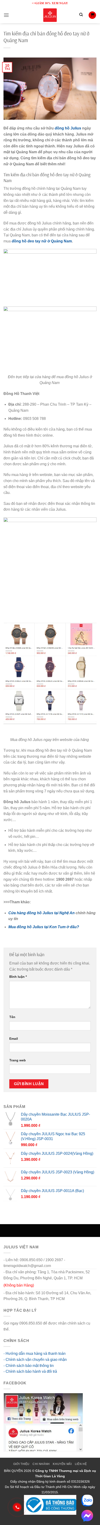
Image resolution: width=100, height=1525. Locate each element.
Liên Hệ (81, 1464)
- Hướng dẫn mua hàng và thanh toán (34, 1353)
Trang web (17, 1060)
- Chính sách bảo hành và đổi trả (30, 1371)
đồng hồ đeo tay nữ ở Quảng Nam (42, 241)
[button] (6, 15)
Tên (12, 1017)
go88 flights (20, 1329)
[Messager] (87, 1516)
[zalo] (87, 1500)
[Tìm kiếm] (81, 15)
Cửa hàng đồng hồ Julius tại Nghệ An (41, 913)
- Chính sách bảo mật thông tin (28, 1366)
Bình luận (18, 976)
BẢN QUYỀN (13, 1471)
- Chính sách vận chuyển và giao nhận (35, 1360)
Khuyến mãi (62, 1464)
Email (13, 1038)
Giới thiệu (21, 1464)
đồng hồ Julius (68, 128)
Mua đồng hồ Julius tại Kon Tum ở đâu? (43, 927)
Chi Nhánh (41, 1464)
